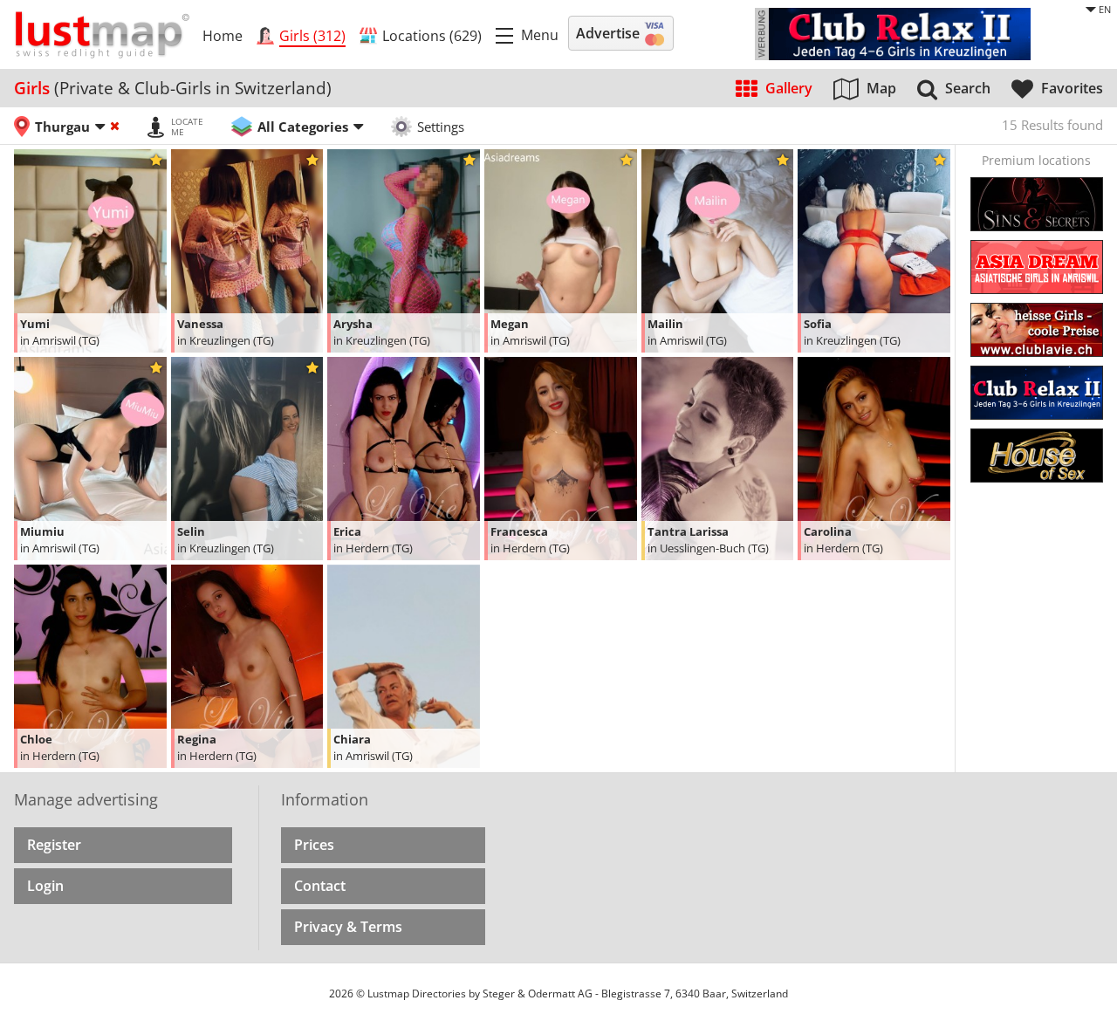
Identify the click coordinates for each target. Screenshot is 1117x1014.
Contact (320, 885)
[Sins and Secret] (1036, 204)
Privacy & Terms (348, 926)
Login (45, 885)
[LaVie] (1036, 330)
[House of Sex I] (1036, 455)
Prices (314, 844)
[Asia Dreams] (1036, 267)
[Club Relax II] (1036, 393)
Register (54, 844)
